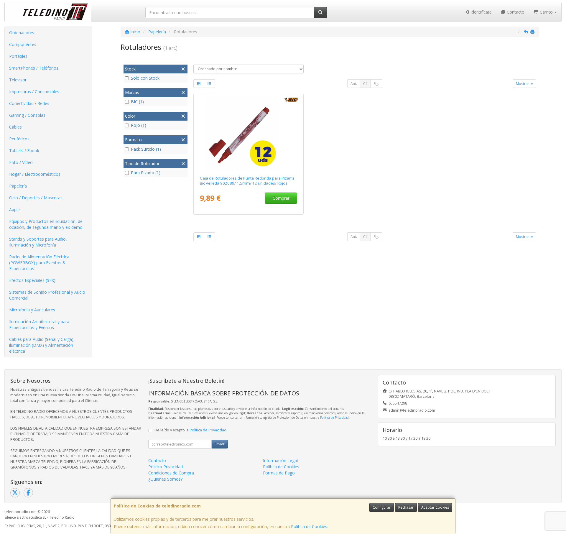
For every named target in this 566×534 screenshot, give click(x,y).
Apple (14, 209)
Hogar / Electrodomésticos (34, 174)
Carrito (546, 12)
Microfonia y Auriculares (32, 310)
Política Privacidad (165, 466)
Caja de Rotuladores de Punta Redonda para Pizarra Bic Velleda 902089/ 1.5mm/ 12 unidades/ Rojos (247, 180)
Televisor (18, 80)
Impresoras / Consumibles (34, 91)
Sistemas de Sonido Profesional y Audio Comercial (47, 295)
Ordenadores (21, 32)
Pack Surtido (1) (146, 149)
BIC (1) (137, 101)
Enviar (220, 443)
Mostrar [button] (523, 83)
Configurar (382, 507)
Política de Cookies (309, 526)
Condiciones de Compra (171, 473)
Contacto (515, 12)
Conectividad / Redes (29, 103)
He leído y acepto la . (190, 430)
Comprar (281, 198)
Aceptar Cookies (435, 507)
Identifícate (480, 12)
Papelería (18, 186)
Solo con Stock (145, 78)
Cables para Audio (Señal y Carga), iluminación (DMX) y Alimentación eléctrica (42, 345)
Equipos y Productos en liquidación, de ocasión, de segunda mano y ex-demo (46, 224)
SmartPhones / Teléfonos (33, 68)
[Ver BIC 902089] (248, 133)
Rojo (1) (138, 125)
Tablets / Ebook (24, 150)
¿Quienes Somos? (165, 479)
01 (365, 83)
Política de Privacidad (334, 417)
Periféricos (19, 139)
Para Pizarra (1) (145, 172)
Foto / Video (21, 162)
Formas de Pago (279, 473)
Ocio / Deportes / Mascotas (35, 198)
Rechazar (406, 507)
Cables (15, 127)
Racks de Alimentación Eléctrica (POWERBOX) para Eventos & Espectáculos (39, 262)
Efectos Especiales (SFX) (32, 280)
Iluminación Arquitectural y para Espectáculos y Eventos (39, 324)
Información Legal (280, 460)
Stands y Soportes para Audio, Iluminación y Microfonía (38, 242)
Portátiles (18, 56)
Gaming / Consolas (27, 115)
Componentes (22, 44)
